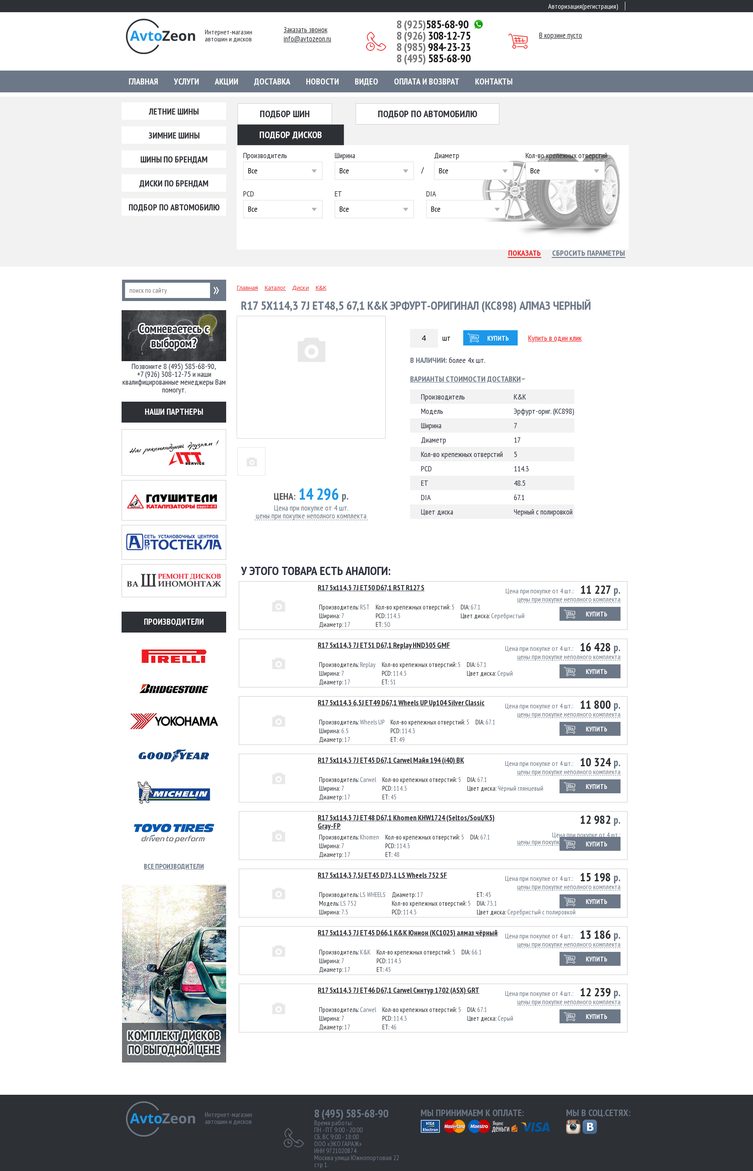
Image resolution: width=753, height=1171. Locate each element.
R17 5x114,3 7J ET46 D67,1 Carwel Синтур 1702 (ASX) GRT (398, 990)
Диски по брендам (173, 183)
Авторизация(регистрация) (583, 6)
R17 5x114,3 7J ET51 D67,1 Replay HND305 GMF (384, 645)
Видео (366, 81)
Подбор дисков (290, 135)
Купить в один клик (555, 338)
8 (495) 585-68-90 (351, 1113)
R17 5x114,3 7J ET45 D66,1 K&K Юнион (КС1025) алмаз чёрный (408, 932)
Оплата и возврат (426, 81)
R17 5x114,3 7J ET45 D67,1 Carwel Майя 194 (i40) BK (391, 760)
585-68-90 (432, 24)
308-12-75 (434, 35)
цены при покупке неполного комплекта (311, 516)
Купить (498, 338)
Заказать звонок (305, 30)
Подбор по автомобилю (174, 207)
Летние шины (174, 111)
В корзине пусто (560, 35)
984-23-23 (434, 47)
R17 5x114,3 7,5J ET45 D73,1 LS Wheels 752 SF (382, 875)
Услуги (186, 81)
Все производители (174, 866)
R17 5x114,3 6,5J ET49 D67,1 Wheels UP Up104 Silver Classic (401, 702)
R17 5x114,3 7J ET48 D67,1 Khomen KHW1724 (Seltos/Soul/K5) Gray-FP (406, 822)
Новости (322, 81)
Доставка (272, 81)
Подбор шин (285, 114)
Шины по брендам (173, 159)
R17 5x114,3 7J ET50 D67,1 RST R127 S (371, 587)
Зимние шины (174, 135)
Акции (226, 81)
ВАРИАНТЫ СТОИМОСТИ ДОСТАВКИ (465, 379)
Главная (143, 81)
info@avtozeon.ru (307, 39)
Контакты (493, 81)
